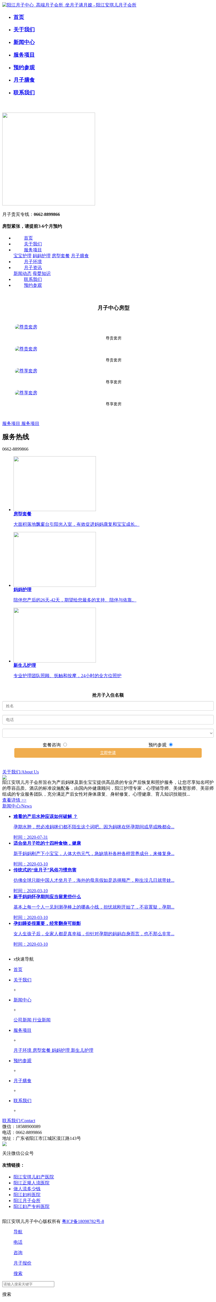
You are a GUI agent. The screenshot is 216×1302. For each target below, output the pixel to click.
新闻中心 (23, 999)
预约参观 (33, 285)
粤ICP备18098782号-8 (83, 1221)
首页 (28, 238)
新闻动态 (23, 273)
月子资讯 (33, 267)
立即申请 (108, 753)
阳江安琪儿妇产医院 (34, 1177)
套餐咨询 (52, 744)
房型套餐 (61, 255)
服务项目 (33, 249)
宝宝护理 (23, 255)
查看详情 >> (14, 800)
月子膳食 (80, 255)
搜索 (6, 1294)
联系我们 (33, 279)
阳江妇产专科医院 (32, 1206)
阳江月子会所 (27, 1200)
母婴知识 (42, 273)
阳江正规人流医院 (32, 1182)
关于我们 (33, 243)
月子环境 (33, 261)
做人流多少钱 (27, 1188)
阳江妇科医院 (27, 1194)
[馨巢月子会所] (48, 202)
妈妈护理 (42, 255)
